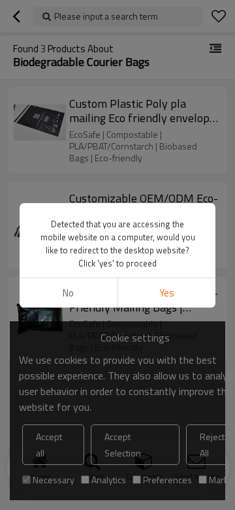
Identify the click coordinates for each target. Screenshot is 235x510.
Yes (166, 292)
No (68, 292)
